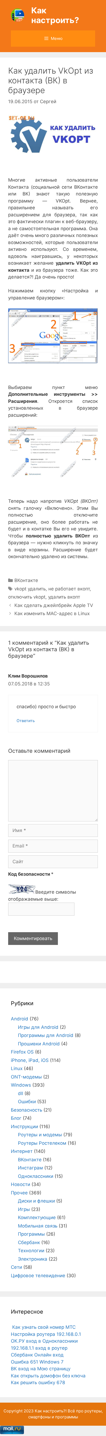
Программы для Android (45, 1035)
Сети (16, 1267)
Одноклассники (35, 1176)
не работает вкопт (69, 589)
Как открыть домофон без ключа (48, 1375)
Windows (21, 1085)
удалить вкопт (64, 597)
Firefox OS (22, 1052)
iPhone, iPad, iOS (30, 1060)
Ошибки (27, 1101)
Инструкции (24, 1126)
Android (19, 1018)
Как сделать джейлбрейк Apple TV (53, 605)
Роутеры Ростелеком (42, 1143)
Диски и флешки (36, 1201)
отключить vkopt (26, 597)
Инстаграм (30, 1168)
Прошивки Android (39, 1043)
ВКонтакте (26, 580)
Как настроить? (55, 15)
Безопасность (26, 1110)
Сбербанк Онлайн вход (37, 1355)
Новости (20, 1184)
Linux (17, 1068)
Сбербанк (29, 1242)
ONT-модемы (26, 1077)
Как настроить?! (51, 1410)
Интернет (22, 1151)
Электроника (32, 1259)
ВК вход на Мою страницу (40, 1368)
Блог (16, 1118)
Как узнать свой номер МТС (43, 1327)
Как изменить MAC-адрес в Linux (52, 613)
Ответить (26, 720)
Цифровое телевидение (38, 1275)
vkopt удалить (30, 589)
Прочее (19, 1192)
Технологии (31, 1250)
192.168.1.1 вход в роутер (39, 1348)
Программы (31, 1234)
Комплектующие (37, 1217)
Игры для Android (38, 1027)
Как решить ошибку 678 (38, 1382)
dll (20, 1093)
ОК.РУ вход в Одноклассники (44, 1341)
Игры (24, 1209)
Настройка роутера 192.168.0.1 (46, 1334)
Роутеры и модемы (40, 1134)
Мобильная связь (37, 1226)
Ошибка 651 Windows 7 (37, 1362)
